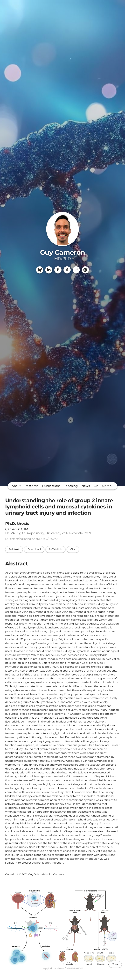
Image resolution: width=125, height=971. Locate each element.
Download (34, 549)
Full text (14, 549)
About (16, 486)
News (86, 486)
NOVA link (55, 549)
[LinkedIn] (48, 269)
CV (96, 486)
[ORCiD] (85, 269)
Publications (51, 486)
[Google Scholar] (67, 269)
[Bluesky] (39, 269)
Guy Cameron (62, 252)
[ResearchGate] (76, 269)
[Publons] (58, 269)
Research (31, 486)
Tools (115, 964)
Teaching (71, 486)
